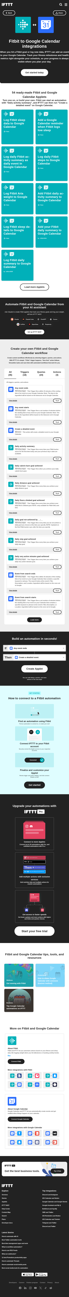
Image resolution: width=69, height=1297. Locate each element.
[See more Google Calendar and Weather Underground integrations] (51, 1133)
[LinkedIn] (25, 1288)
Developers (13, 1282)
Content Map (6, 1212)
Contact (42, 1282)
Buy (9, 1055)
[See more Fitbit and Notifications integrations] (51, 1075)
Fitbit (14, 41)
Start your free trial (34, 931)
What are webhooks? (9, 1254)
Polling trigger (21, 391)
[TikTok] (45, 1288)
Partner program (32, 1282)
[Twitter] (40, 1288)
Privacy (50, 1282)
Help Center (6, 1209)
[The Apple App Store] (28, 1275)
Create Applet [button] (34, 668)
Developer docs (7, 1223)
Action (19, 432)
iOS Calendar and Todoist (51, 1219)
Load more (34, 620)
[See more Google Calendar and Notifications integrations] (16, 1142)
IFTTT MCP (5, 1205)
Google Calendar (43, 41)
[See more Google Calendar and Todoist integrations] (51, 1142)
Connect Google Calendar (20, 1119)
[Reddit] (50, 1288)
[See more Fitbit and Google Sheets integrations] (16, 1075)
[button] (66, 4)
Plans (4, 1219)
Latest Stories (8, 1232)
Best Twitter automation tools (12, 1240)
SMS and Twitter (47, 1212)
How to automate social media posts (14, 1264)
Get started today (34, 72)
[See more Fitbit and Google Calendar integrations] (16, 1084)
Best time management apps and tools (15, 1243)
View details (13, 400)
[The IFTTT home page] (7, 4)
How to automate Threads (10, 1261)
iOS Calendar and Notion (50, 1198)
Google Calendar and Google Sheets (54, 1202)
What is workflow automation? (12, 1247)
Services (5, 1194)
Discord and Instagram (50, 1194)
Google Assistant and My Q (51, 1205)
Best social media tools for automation (15, 1268)
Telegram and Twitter (49, 1223)
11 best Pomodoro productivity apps (14, 1257)
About (57, 1282)
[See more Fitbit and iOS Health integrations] (33, 1075)
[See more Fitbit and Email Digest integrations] (33, 1084)
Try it (57, 400)
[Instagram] (30, 1288)
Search (4, 1216)
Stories (4, 1198)
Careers (21, 1282)
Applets (4, 1202)
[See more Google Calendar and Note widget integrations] (33, 1133)
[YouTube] (35, 1288)
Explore (5, 1191)
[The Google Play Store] (41, 1275)
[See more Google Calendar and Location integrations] (16, 1133)
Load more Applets (34, 287)
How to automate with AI (10, 1236)
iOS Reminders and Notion (51, 1216)
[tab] (10, 373)
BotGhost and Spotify (49, 1209)
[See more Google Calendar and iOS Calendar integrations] (33, 1142)
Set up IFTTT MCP (34, 332)
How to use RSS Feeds (9, 1250)
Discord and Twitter (49, 1226)
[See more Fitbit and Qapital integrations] (51, 1084)
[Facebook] (20, 1288)
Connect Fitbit (16, 1061)
